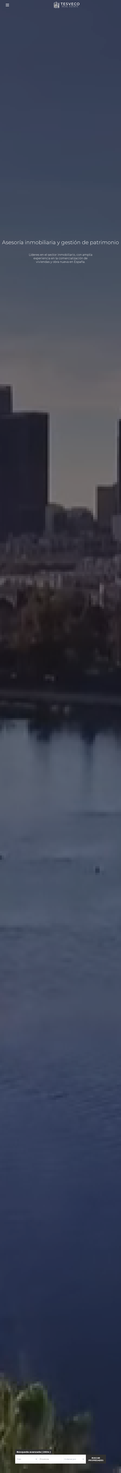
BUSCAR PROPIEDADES (95, 1459)
